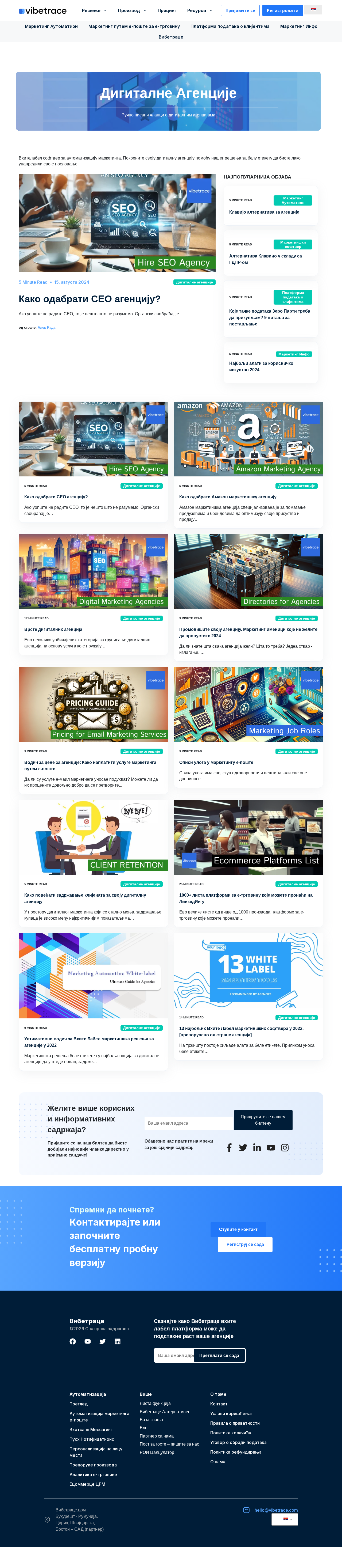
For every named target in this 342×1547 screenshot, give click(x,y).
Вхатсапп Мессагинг (90, 1429)
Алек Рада (46, 327)
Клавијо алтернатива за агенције (264, 212)
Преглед (78, 1403)
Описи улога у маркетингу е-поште (216, 762)
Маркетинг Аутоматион (51, 26)
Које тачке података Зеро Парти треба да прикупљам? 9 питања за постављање (269, 317)
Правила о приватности (235, 1423)
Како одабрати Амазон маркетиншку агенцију (228, 497)
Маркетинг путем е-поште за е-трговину (134, 26)
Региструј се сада (245, 1244)
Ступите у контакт (238, 1229)
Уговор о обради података (238, 1442)
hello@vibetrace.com (276, 1510)
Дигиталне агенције (194, 282)
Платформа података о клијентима (230, 26)
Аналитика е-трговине (93, 1474)
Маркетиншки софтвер (293, 244)
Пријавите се (240, 10)
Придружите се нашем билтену (263, 1119)
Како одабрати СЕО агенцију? (90, 298)
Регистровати (282, 10)
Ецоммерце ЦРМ (87, 1484)
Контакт (219, 1403)
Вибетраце (171, 37)
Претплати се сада (219, 1355)
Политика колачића (230, 1432)
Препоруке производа (93, 1465)
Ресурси (196, 10)
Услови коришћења (231, 1413)
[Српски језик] (312, 9)
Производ (129, 10)
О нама (217, 1461)
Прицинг (167, 10)
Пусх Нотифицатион (90, 1439)
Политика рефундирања (236, 1452)
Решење (91, 10)
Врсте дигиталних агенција (53, 629)
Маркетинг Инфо (298, 26)
